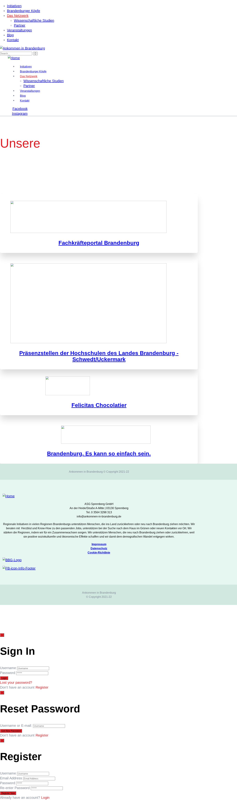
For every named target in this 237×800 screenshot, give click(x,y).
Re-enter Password (15, 788)
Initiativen (14, 6)
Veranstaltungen (19, 30)
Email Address (11, 778)
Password (7, 673)
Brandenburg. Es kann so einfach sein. (99, 453)
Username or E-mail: (16, 725)
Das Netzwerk (17, 16)
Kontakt (13, 40)
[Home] (14, 58)
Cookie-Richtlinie (99, 552)
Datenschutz (99, 548)
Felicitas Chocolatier (98, 405)
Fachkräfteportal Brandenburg (98, 243)
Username (8, 668)
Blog (10, 35)
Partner (19, 25)
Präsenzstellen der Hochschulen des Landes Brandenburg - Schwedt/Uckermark (99, 356)
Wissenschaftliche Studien (34, 20)
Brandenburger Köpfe (23, 11)
